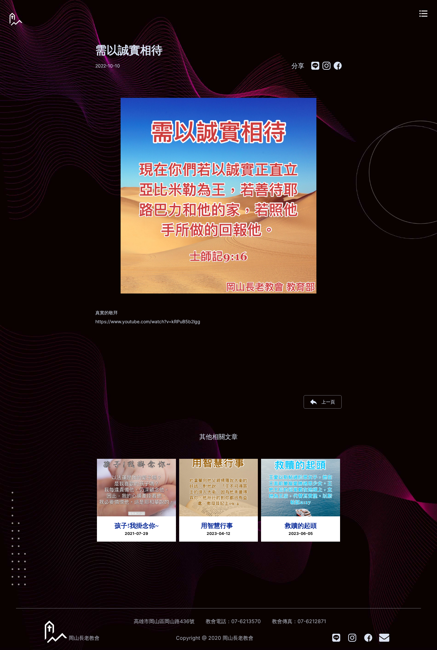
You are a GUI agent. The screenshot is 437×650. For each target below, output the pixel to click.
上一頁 (328, 401)
